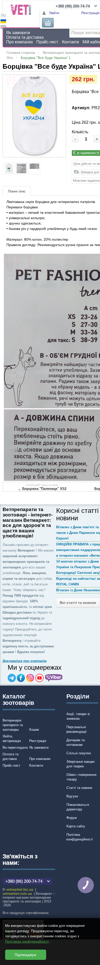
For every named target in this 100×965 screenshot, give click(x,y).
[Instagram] (30, 678)
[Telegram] (12, 678)
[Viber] (54, 678)
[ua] (3, 22)
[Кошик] (48, 22)
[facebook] (21, 678)
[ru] (3, 16)
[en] (3, 28)
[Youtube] (39, 678)
